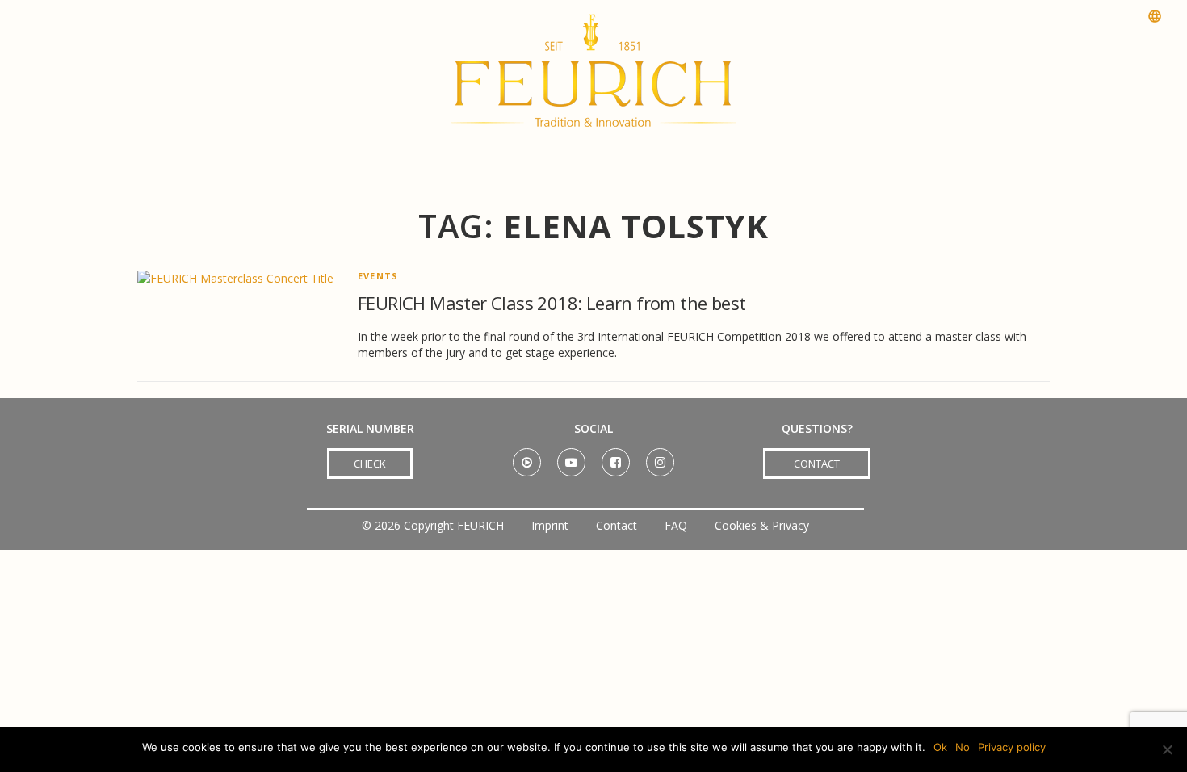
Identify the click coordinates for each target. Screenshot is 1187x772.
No (962, 747)
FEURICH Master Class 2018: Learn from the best (551, 303)
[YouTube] (571, 456)
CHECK (370, 463)
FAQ (676, 525)
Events (378, 276)
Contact (616, 525)
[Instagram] (660, 456)
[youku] (527, 456)
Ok (940, 747)
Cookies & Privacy (762, 525)
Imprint (549, 525)
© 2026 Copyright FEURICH (433, 525)
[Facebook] (616, 456)
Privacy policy (1012, 747)
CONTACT (817, 463)
